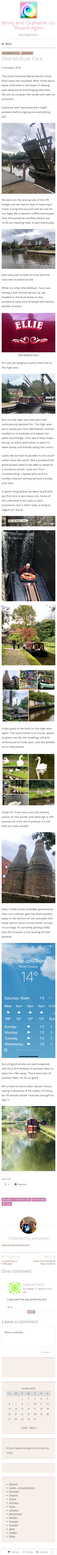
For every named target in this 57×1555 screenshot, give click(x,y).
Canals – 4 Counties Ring (22, 1487)
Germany (13, 1502)
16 (28, 1408)
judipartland (33, 1284)
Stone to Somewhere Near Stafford (44, 1259)
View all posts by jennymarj (15, 1244)
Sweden (13, 1532)
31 (35, 1419)
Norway (13, 1517)
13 (9, 1408)
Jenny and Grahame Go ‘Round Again (28, 25)
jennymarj (27, 53)
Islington (13, 1510)
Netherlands (15, 1513)
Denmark (14, 1491)
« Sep (24, 1427)
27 (9, 1419)
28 (16, 1419)
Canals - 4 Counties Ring (17, 1200)
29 (22, 1419)
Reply (31, 1312)
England (40, 1200)
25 (41, 1414)
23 (28, 1414)
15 (22, 1408)
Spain (12, 1528)
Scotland (13, 1525)
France (12, 1498)
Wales (12, 1536)
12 (47, 1403)
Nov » (33, 1427)
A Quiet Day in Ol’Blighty (11, 1259)
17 (35, 1408)
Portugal (13, 1521)
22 (22, 1414)
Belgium (13, 1484)
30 (28, 1419)
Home (8, 1204)
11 (41, 1403)
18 (41, 1408)
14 (16, 1408)
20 (9, 1414)
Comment (45, 1352)
